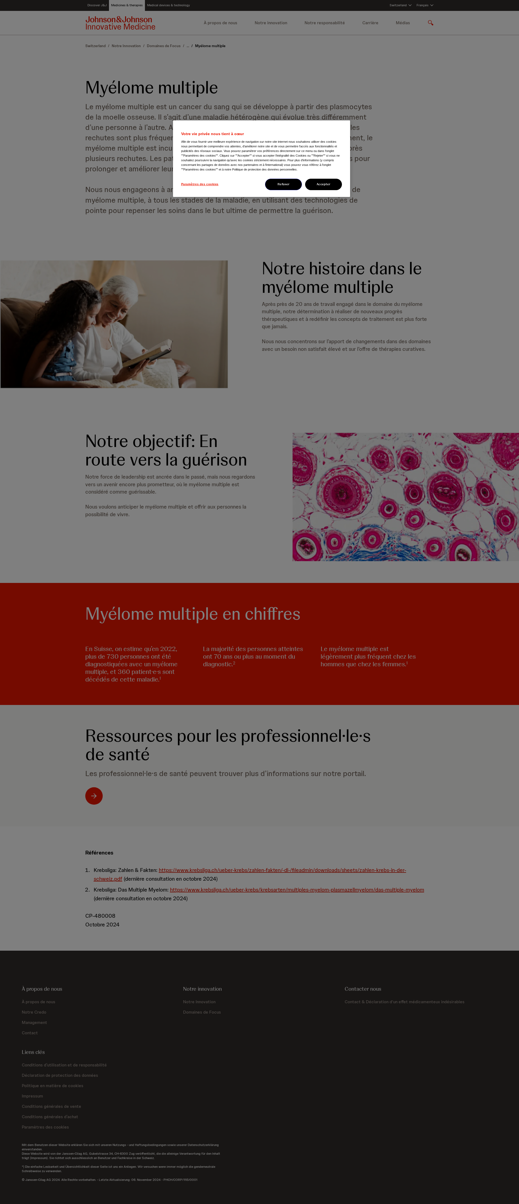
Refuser (284, 184)
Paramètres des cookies (200, 184)
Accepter (323, 184)
